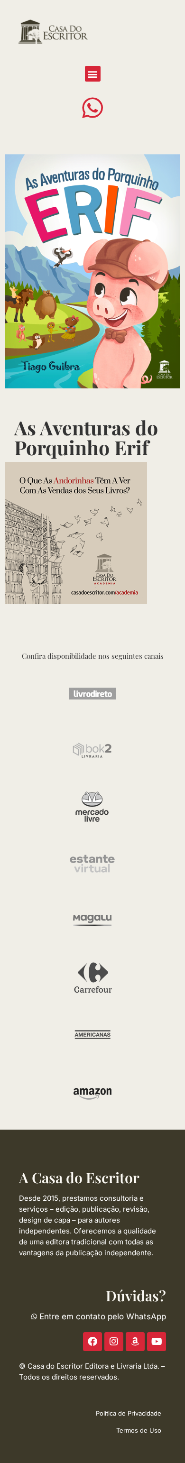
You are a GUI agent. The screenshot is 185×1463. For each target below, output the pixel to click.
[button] (93, 74)
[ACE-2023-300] (76, 532)
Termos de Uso (138, 1430)
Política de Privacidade (128, 1413)
